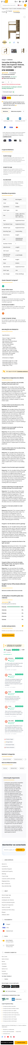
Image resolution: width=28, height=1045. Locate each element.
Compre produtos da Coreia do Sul (11, 1014)
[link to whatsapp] (10, 42)
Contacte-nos (6, 1033)
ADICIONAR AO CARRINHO (7, 1042)
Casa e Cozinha (12, 8)
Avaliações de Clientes (8, 900)
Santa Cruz (5, 969)
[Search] (25, 5)
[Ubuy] (6, 1)
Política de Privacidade (8, 1031)
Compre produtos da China (9, 1017)
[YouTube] (8, 1037)
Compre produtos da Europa (10, 1021)
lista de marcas (6, 897)
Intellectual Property (7, 871)
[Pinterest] (14, 1037)
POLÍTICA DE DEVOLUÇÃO (8, 902)
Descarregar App (6, 895)
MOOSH (22, 768)
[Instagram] (5, 1037)
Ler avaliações (7, 654)
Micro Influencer (6, 883)
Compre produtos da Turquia (10, 1019)
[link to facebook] (14, 42)
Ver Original (9, 11)
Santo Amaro (5, 959)
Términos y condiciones (8, 1029)
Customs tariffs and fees (8, 878)
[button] (16, 2)
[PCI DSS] (5, 999)
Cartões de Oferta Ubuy (8, 910)
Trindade (4, 966)
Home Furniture (18, 759)
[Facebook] (3, 1037)
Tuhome (5, 768)
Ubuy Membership (6, 886)
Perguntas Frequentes (7, 905)
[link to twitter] (18, 42)
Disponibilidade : (6, 76)
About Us (4, 864)
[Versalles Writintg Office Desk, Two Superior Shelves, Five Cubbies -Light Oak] (14, 30)
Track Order (5, 876)
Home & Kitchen (7, 759)
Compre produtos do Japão (9, 1010)
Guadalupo (5, 973)
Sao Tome (4, 956)
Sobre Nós (18, 1031)
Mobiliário (19, 8)
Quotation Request (7, 869)
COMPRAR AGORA (21, 1042)
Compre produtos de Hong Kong (10, 1012)
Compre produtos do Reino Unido (11, 1008)
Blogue (3, 912)
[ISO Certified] (16, 999)
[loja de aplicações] (6, 987)
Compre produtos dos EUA (9, 1006)
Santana (4, 964)
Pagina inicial (5, 8)
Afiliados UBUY (5, 914)
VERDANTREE (13, 768)
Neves (3, 961)
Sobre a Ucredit (6, 907)
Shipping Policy (6, 881)
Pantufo (4, 971)
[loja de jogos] (15, 987)
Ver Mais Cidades (6, 976)
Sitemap (4, 874)
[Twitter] (11, 1037)
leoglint (4, 12)
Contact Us (5, 866)
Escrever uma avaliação (8, 635)
